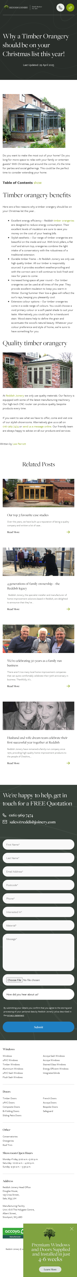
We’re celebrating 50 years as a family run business (34, 663)
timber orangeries (64, 220)
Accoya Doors (49, 1102)
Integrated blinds (51, 1073)
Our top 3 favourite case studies (28, 515)
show (38, 182)
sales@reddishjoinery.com (33, 822)
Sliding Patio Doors (12, 1115)
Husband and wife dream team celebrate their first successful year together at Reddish (37, 740)
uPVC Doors (9, 1102)
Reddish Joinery (15, 395)
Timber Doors (9, 1098)
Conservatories (10, 1136)
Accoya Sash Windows (54, 1056)
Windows (7, 1056)
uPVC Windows (10, 1060)
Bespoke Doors (50, 1107)
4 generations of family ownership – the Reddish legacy (33, 585)
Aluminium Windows (13, 1068)
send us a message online (37, 426)
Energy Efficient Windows (55, 1068)
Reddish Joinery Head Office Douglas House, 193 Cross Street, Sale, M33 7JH (17, 1192)
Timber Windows (11, 1064)
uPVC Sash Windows (13, 1073)
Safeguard (48, 1111)
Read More (13, 532)
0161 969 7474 (11, 426)
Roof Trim (7, 1145)
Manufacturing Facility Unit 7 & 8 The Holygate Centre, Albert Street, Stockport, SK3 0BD (19, 1211)
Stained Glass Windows (54, 1064)
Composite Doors (11, 1107)
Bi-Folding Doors (11, 1111)
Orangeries (8, 1140)
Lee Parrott (19, 444)
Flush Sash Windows (13, 1077)
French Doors (49, 1098)
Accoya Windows (51, 1060)
